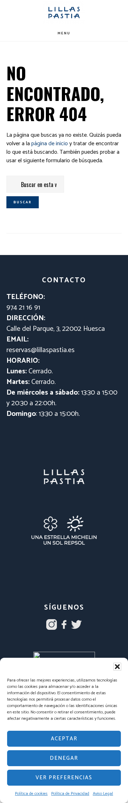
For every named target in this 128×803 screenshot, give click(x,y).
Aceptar (64, 738)
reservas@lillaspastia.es (40, 350)
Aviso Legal (103, 793)
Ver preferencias (64, 777)
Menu (64, 33)
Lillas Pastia (64, 12)
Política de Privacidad (70, 793)
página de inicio (49, 143)
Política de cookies (31, 793)
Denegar (64, 758)
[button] (117, 666)
